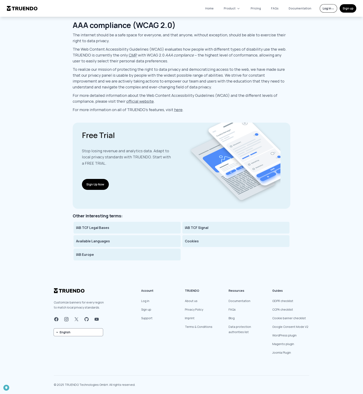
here (178, 109)
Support (147, 318)
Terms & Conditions (198, 327)
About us (191, 301)
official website (140, 101)
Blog (232, 318)
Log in (328, 8)
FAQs (275, 8)
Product (229, 8)
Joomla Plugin (281, 353)
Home (209, 8)
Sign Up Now (95, 184)
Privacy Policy (194, 309)
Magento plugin (283, 344)
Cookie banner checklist (289, 318)
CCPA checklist (282, 309)
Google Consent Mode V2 (290, 327)
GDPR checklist (282, 301)
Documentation (300, 8)
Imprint (190, 318)
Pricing (256, 8)
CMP (133, 55)
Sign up (348, 8)
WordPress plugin (284, 335)
